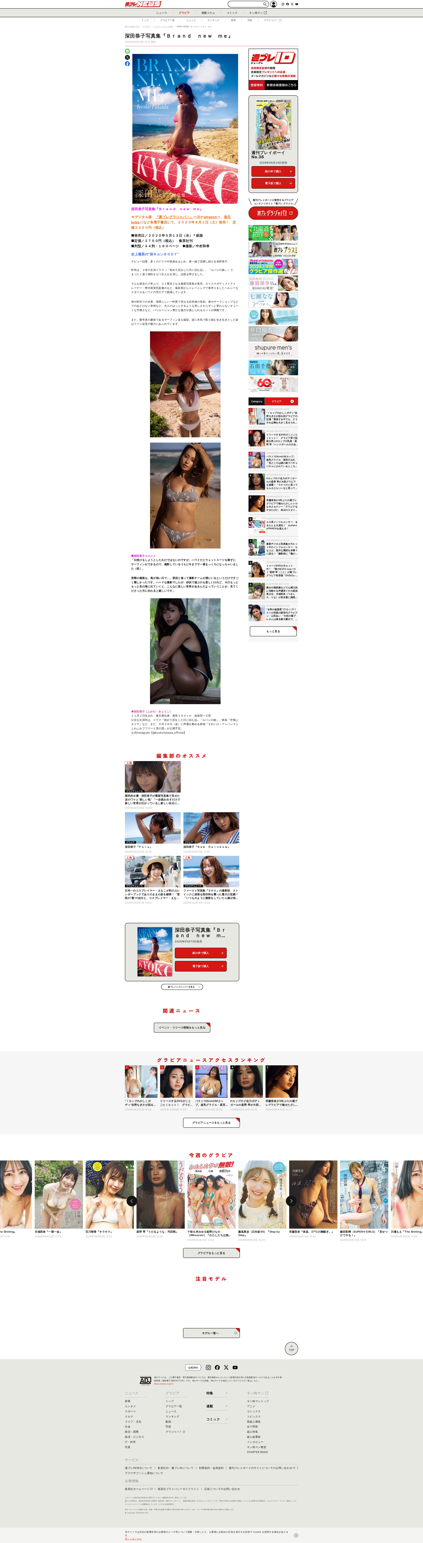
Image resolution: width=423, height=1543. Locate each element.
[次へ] (291, 1201)
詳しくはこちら (133, 1538)
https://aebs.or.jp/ (164, 1384)
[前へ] (132, 1201)
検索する (265, 4)
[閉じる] (296, 1535)
